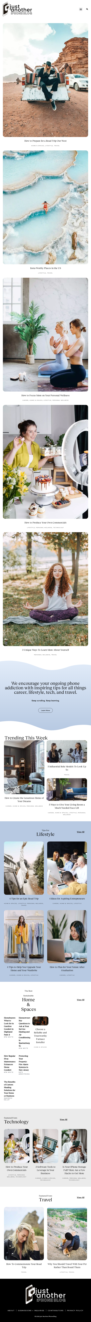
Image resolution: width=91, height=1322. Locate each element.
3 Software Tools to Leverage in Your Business (45, 1170)
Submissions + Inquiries (31, 1310)
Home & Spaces (37, 145)
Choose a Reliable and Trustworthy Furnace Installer (40, 1036)
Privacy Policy (75, 1310)
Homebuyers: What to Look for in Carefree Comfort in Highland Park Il (10, 1026)
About (11, 1310)
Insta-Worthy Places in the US (45, 268)
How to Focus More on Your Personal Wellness (45, 395)
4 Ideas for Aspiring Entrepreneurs (67, 898)
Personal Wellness (60, 400)
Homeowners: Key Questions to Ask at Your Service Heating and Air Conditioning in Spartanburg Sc (25, 1032)
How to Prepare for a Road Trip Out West (45, 141)
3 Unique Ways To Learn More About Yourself (45, 650)
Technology (58, 527)
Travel (57, 145)
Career (25, 400)
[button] (81, 9)
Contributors (56, 1310)
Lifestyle (49, 145)
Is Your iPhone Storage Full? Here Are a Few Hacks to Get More (74, 1170)
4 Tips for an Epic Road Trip (24, 898)
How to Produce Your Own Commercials (45, 522)
